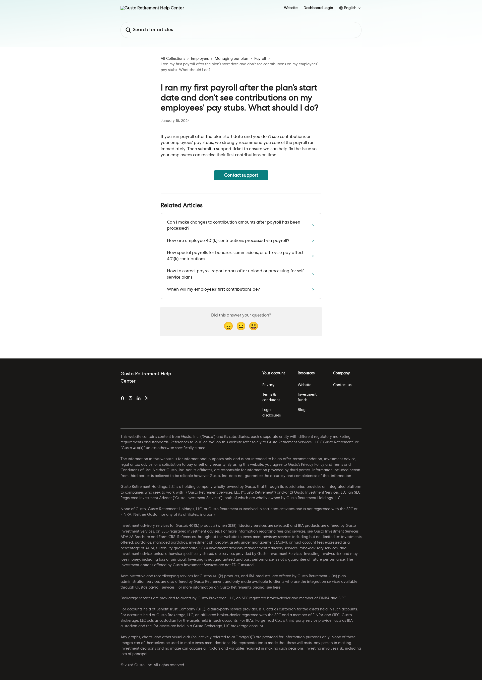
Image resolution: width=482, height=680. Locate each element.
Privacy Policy (312, 464)
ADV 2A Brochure (135, 537)
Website (290, 8)
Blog (302, 410)
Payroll (260, 59)
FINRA (324, 598)
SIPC (342, 598)
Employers (200, 59)
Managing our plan (231, 59)
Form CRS (167, 537)
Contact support (241, 175)
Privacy (268, 385)
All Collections (173, 59)
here (276, 587)
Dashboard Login (318, 8)
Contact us (342, 385)
